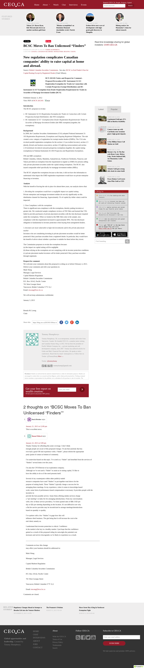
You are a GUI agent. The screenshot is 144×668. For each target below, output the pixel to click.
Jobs (35, 644)
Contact (37, 647)
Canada (34, 51)
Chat (64, 5)
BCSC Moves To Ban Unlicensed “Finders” (54, 46)
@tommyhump (52, 361)
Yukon (72, 51)
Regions (67, 51)
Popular (114, 109)
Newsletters (58, 51)
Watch (55, 5)
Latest (101, 109)
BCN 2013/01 (38, 101)
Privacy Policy (58, 642)
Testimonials (57, 645)
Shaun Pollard (37, 436)
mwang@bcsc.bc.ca (35, 290)
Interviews (73, 5)
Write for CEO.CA (59, 636)
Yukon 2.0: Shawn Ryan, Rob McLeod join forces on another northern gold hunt (36, 28)
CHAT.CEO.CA (110, 44)
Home (36, 5)
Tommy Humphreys (52, 49)
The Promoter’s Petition (54, 607)
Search (55, 648)
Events (84, 5)
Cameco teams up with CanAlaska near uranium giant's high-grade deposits (116, 132)
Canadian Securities (45, 51)
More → (60, 356)
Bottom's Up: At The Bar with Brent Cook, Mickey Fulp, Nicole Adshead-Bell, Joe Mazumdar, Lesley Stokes (116, 156)
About (45, 5)
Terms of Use (57, 639)
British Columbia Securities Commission (43, 70)
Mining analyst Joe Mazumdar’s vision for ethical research (123, 28)
